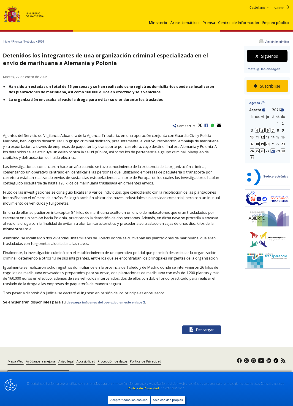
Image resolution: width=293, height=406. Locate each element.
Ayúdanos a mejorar (41, 361)
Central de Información (238, 23)
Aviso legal (66, 361)
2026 (276, 110)
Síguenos (269, 56)
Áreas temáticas (184, 23)
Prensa (209, 23)
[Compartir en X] (200, 126)
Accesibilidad (85, 361)
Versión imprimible (277, 41)
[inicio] (267, 198)
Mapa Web (16, 361)
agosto (255, 110)
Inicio (7, 41)
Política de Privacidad (144, 388)
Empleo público (275, 23)
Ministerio (158, 23)
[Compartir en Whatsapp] (213, 126)
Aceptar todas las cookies (128, 400)
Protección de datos (113, 361)
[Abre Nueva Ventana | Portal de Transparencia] (267, 261)
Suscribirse (270, 86)
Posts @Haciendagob (263, 69)
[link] (239, 362)
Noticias (30, 41)
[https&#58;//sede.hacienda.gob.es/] (267, 178)
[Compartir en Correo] (219, 126)
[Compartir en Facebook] (206, 126)
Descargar (205, 329)
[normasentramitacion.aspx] (267, 240)
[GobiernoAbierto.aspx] (267, 219)
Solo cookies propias (168, 400)
